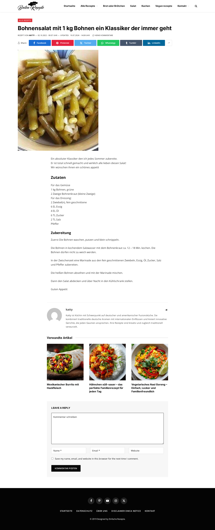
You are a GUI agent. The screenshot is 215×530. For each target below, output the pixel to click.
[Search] (195, 6)
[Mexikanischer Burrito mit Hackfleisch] (65, 362)
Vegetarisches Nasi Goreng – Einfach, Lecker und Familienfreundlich (149, 388)
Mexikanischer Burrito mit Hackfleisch (63, 386)
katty (32, 35)
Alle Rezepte (88, 5)
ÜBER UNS (102, 511)
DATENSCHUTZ (84, 511)
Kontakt (182, 5)
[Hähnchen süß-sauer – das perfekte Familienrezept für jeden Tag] (107, 362)
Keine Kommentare (104, 35)
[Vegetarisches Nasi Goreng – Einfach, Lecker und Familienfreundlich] (149, 362)
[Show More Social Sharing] (169, 43)
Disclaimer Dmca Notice (126, 511)
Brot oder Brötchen (114, 5)
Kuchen (145, 5)
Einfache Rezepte (117, 519)
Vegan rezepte (163, 5)
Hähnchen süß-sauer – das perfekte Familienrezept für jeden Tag (106, 388)
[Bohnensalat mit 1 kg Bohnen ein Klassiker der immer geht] (58, 149)
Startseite (69, 5)
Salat (133, 5)
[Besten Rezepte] (31, 6)
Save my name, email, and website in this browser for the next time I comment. (96, 458)
